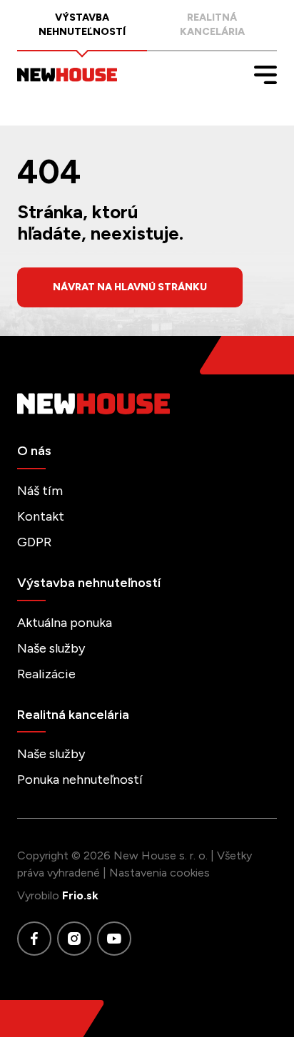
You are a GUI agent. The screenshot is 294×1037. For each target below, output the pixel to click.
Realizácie (46, 674)
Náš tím (40, 491)
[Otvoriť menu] (265, 74)
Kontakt (40, 516)
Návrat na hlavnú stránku (130, 287)
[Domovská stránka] (67, 75)
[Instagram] (74, 938)
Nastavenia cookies (159, 872)
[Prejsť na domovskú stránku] (147, 403)
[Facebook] (34, 938)
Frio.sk (80, 895)
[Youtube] (114, 938)
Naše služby (51, 648)
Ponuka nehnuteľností (80, 779)
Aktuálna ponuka (64, 622)
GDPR (34, 542)
